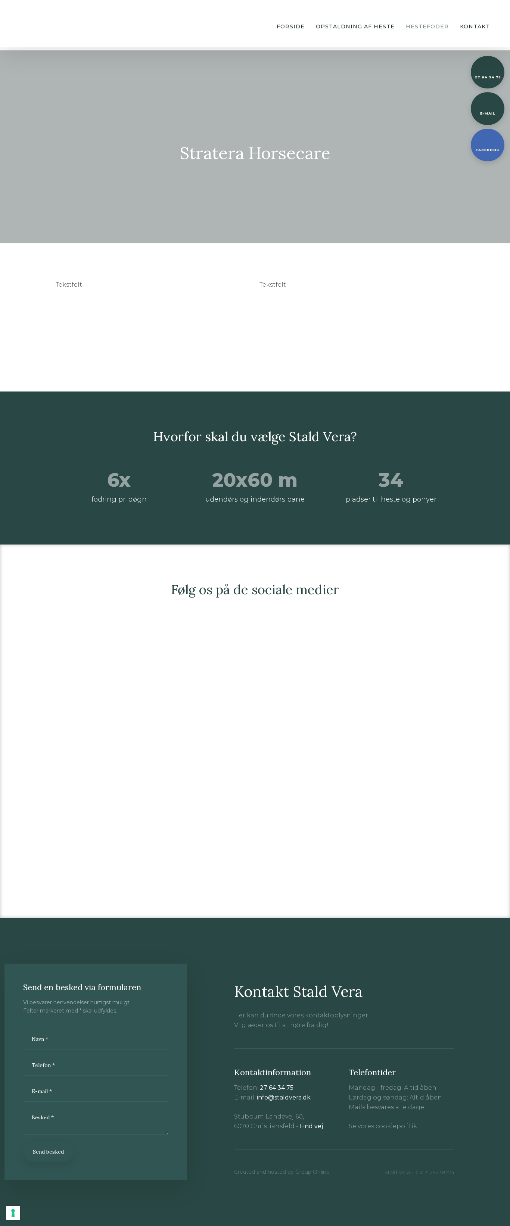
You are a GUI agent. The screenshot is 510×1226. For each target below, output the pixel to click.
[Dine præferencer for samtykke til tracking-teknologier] (13, 1213)
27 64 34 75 (276, 1087)
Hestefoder (427, 26)
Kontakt (475, 26)
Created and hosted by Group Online (282, 1172)
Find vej (311, 1126)
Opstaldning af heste (355, 26)
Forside (291, 26)
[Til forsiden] (33, 23)
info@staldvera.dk (284, 1097)
